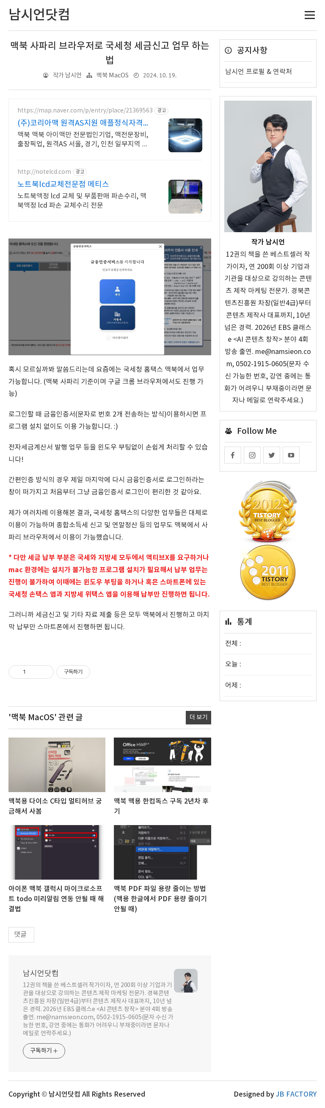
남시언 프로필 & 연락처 (258, 72)
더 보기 (198, 717)
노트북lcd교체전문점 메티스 (63, 184)
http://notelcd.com (44, 172)
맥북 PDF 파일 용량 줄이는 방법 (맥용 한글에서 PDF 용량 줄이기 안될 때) (160, 899)
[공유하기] (33, 672)
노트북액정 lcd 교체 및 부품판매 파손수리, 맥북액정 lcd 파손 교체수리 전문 (81, 200)
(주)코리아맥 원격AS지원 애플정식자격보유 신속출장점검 (83, 124)
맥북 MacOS (112, 75)
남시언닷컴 (41, 973)
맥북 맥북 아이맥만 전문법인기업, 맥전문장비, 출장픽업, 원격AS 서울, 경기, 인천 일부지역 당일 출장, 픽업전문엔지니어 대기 (83, 140)
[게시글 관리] (44, 672)
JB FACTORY (296, 1094)
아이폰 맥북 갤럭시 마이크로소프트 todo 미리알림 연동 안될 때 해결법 (56, 899)
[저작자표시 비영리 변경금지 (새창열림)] (101, 672)
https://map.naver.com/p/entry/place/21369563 (85, 110)
